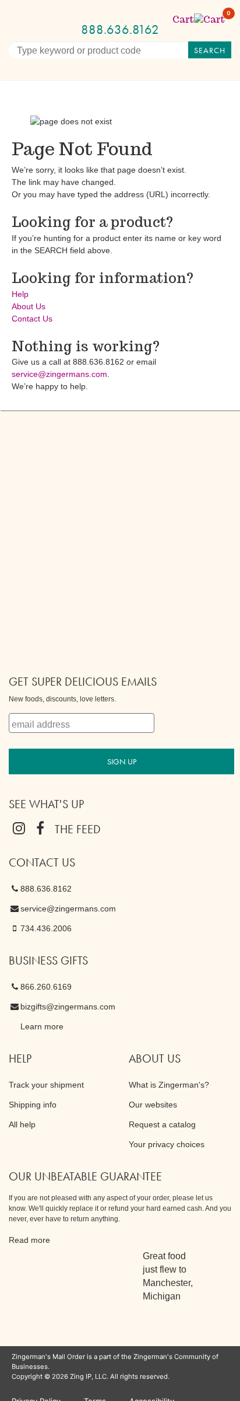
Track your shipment (46, 1084)
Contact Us (32, 318)
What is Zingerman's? (169, 1084)
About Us (28, 306)
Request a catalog (162, 1124)
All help (22, 1124)
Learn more (41, 1026)
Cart (199, 19)
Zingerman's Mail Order (139, 13)
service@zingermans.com (59, 374)
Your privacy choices (166, 1144)
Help (20, 294)
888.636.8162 (120, 29)
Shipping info (33, 1104)
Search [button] (209, 50)
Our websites (153, 1104)
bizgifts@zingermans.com (67, 1006)
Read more (29, 1240)
